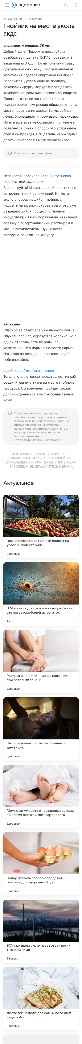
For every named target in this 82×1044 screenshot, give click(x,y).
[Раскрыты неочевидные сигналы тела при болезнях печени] (41, 661)
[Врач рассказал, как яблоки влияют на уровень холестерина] (41, 526)
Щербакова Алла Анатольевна (45, 176)
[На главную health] (28, 5)
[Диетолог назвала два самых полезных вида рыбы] (41, 998)
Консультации (12, 18)
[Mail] (14, 5)
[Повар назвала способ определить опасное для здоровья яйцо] (41, 863)
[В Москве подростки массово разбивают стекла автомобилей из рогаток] (41, 594)
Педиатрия (35, 18)
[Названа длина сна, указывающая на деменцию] (41, 728)
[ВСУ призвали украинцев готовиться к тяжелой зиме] (41, 931)
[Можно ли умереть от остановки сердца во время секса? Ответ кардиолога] (41, 796)
